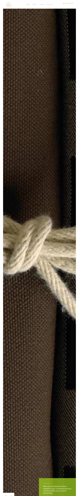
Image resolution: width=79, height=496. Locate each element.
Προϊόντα (34, 4)
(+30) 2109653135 (68, 3)
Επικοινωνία (49, 4)
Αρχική (28, 4)
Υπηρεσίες (41, 4)
